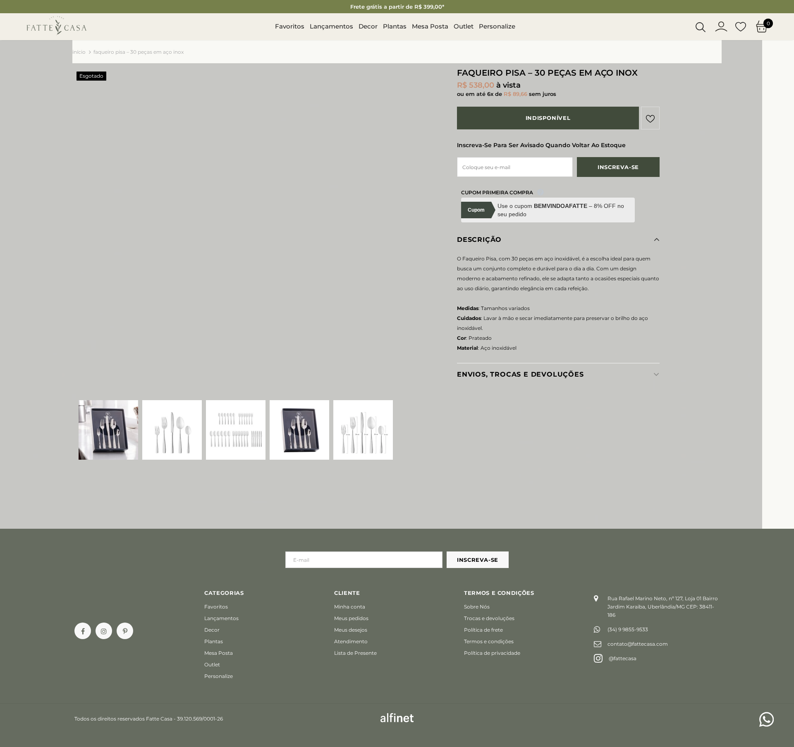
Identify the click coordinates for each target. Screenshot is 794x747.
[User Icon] (721, 26)
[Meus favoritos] (740, 27)
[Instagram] (104, 631)
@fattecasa (622, 658)
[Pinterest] (125, 631)
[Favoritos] (650, 118)
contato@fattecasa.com (637, 644)
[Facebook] (82, 631)
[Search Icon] (700, 27)
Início (79, 52)
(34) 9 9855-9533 (627, 629)
